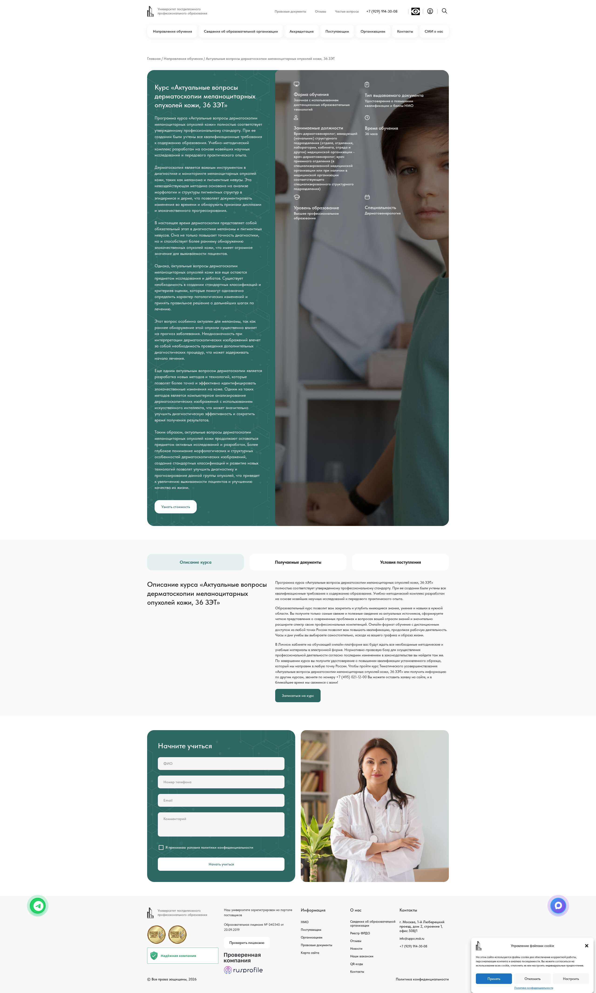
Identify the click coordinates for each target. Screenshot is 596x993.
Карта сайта (310, 953)
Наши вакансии (361, 956)
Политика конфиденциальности (533, 988)
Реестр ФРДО (360, 933)
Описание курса (195, 562)
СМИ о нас (434, 31)
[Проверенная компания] (243, 955)
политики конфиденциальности (227, 847)
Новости (356, 948)
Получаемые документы (298, 562)
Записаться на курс (298, 695)
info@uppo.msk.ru (412, 938)
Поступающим (337, 31)
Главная (154, 58)
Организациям (373, 31)
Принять (494, 979)
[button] (586, 945)
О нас (355, 910)
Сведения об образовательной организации (241, 31)
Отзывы (320, 11)
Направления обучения (172, 31)
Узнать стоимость (175, 507)
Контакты (405, 31)
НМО (304, 922)
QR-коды (356, 964)
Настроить (571, 979)
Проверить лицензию (246, 942)
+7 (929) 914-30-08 (381, 11)
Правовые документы (290, 11)
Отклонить (533, 979)
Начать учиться (221, 864)
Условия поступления (400, 562)
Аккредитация (302, 31)
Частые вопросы (347, 11)
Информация (313, 910)
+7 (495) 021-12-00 (351, 677)
